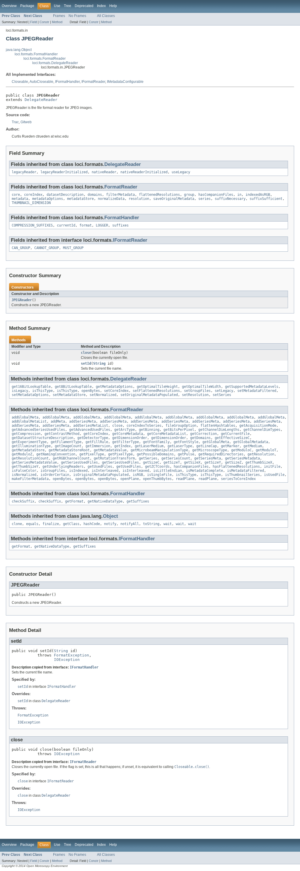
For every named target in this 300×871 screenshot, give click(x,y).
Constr (44, 22)
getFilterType (125, 442)
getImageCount (68, 446)
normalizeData (111, 199)
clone (17, 524)
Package (27, 6)
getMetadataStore (28, 450)
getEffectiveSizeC (232, 438)
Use (57, 6)
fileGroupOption (181, 426)
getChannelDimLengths (218, 430)
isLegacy (20, 391)
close (86, 353)
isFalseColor (24, 471)
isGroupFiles (52, 471)
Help (113, 6)
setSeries (222, 395)
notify (110, 524)
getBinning (149, 430)
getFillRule (97, 442)
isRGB (138, 475)
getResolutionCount (30, 458)
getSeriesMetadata (242, 458)
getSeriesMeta (207, 458)
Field (33, 22)
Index (101, 6)
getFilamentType (66, 442)
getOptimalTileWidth (201, 387)
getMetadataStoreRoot (69, 450)
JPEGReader (21, 300)
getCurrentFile (235, 434)
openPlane (129, 479)
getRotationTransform (114, 458)
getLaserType (180, 446)
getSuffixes (138, 501)
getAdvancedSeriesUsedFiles (38, 430)
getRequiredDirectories (220, 454)
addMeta (58, 421)
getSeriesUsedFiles (79, 462)
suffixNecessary (230, 199)
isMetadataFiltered (245, 471)
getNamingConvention (55, 454)
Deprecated (84, 6)
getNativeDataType (105, 501)
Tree (67, 6)
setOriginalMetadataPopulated (149, 395)
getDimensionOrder (129, 438)
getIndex (122, 446)
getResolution (261, 454)
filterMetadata (120, 195)
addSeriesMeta (82, 421)
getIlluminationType (31, 446)
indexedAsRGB (258, 195)
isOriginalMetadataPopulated (101, 475)
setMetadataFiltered (256, 391)
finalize (50, 524)
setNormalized (103, 395)
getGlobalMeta (215, 442)
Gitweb (26, 122)
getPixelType (91, 454)
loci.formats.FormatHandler (36, 54)
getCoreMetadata (127, 434)
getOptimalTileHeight (157, 387)
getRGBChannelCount (71, 458)
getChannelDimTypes (261, 430)
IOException (67, 659)
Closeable (20, 82)
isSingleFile (159, 475)
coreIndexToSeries (144, 426)
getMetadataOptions (114, 387)
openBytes (90, 391)
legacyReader (24, 172)
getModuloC (241, 450)
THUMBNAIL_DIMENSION (31, 203)
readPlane (185, 479)
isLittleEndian (167, 471)
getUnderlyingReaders (62, 466)
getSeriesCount (175, 458)
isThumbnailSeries (242, 475)
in (239, 195)
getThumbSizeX (259, 462)
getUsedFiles (100, 466)
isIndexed (78, 471)
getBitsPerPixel (178, 430)
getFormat (74, 501)
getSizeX (192, 462)
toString (151, 524)
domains (95, 195)
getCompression (26, 434)
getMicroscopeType (209, 450)
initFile (272, 466)
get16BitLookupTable (31, 387)
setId (86, 363)
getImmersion (98, 446)
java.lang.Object (19, 50)
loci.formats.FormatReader (44, 58)
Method (57, 22)
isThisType (42, 391)
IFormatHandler (67, 82)
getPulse (186, 454)
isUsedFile (274, 475)
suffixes (120, 225)
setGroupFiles (197, 391)
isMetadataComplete (204, 471)
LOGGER (102, 225)
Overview (9, 6)
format (85, 225)
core (16, 195)
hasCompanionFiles (215, 195)
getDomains (200, 438)
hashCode (91, 524)
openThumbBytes (157, 479)
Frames (59, 16)
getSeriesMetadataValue (34, 462)
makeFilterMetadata (30, 479)
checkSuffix (23, 501)
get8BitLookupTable (73, 387)
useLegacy (181, 172)
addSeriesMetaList (90, 426)
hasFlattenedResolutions (236, 466)
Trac (15, 122)
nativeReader (104, 172)
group (189, 195)
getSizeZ (233, 462)
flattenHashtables (217, 426)
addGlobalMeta (25, 417)
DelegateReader (41, 99)
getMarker (230, 446)
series (204, 199)
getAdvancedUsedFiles (89, 430)
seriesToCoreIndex (238, 479)
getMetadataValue (110, 450)
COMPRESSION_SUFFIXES (32, 225)
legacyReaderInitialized (64, 172)
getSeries (148, 458)
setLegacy (224, 391)
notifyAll (129, 524)
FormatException (71, 655)
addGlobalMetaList (29, 421)
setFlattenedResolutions (156, 391)
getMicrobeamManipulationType (159, 450)
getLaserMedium (149, 446)
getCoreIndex (95, 434)
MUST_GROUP (73, 248)
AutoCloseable (41, 82)
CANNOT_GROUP (46, 248)
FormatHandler (121, 217)
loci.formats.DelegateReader (55, 63)
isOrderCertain (54, 475)
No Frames (77, 16)
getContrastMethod (62, 434)
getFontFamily (156, 442)
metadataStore (80, 199)
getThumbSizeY (25, 466)
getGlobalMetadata (250, 442)
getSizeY (212, 462)
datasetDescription (65, 195)
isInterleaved (105, 471)
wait (167, 524)
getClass (71, 524)
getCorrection (203, 434)
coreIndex (33, 195)
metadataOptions (47, 199)
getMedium (252, 446)
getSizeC (151, 462)
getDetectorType (92, 438)
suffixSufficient (266, 199)
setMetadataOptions (30, 395)
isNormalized (24, 475)
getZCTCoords (157, 466)
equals (32, 524)
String (99, 363)
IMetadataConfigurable (125, 82)
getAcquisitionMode (257, 426)
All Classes (106, 16)
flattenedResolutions (159, 195)
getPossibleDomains (155, 454)
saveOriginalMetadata (173, 199)
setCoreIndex (116, 391)
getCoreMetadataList (166, 434)
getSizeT (171, 462)
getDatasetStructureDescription (42, 438)
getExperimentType (29, 442)
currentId (66, 225)
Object (110, 516)
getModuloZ (22, 454)
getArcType (124, 430)
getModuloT (266, 450)
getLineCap (206, 446)
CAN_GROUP (21, 248)
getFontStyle (186, 442)
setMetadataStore (69, 395)
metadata (20, 199)
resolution (139, 199)
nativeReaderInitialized (144, 172)
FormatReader (120, 187)
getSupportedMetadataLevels (251, 387)
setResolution (195, 395)
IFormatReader (93, 82)
